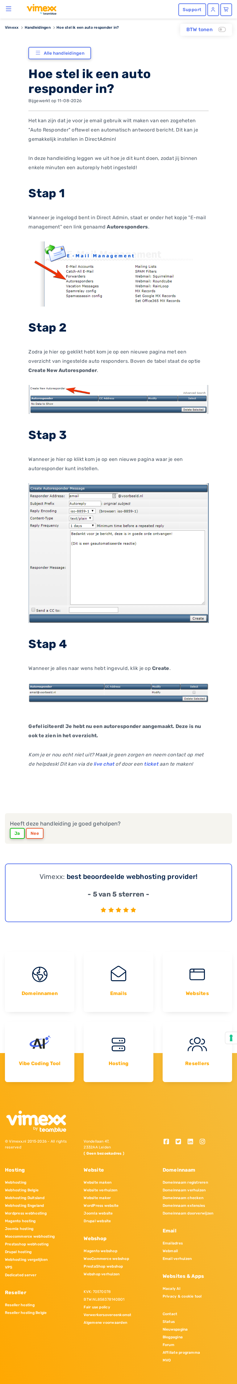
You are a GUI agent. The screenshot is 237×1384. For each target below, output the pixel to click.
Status (169, 1321)
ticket (151, 764)
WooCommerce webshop (106, 1258)
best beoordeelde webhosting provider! (132, 876)
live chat (104, 764)
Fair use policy (97, 1307)
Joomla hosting (19, 1229)
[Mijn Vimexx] (213, 9)
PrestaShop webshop (103, 1266)
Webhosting (15, 1182)
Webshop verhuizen (101, 1274)
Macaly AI (172, 1288)
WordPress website (101, 1205)
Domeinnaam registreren (185, 1182)
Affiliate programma (181, 1352)
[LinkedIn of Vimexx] (192, 1142)
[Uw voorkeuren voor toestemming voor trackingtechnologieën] (231, 1038)
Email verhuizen (177, 1258)
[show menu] (9, 8)
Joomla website (98, 1213)
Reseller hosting (20, 1305)
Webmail (170, 1251)
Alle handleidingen (64, 53)
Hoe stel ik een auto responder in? (87, 27)
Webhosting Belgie (22, 1190)
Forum (168, 1345)
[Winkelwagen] (226, 9)
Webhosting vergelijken (26, 1259)
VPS (9, 1267)
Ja (17, 833)
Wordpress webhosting (26, 1213)
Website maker (97, 1198)
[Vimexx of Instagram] (203, 1142)
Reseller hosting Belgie (26, 1313)
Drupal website (97, 1221)
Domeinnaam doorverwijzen (188, 1213)
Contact (170, 1314)
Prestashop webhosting (26, 1244)
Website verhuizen (100, 1190)
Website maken (97, 1182)
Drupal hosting (18, 1252)
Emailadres (173, 1243)
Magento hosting (20, 1221)
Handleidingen (38, 27)
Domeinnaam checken (183, 1198)
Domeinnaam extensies (184, 1205)
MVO (167, 1360)
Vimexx (12, 27)
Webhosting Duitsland (24, 1198)
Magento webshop (100, 1251)
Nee (35, 833)
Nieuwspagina (175, 1329)
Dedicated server (20, 1275)
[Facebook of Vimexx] (169, 1142)
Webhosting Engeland (24, 1205)
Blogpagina (173, 1337)
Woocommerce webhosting (30, 1236)
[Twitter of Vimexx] (181, 1142)
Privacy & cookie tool (182, 1296)
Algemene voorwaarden (105, 1322)
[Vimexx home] (39, 9)
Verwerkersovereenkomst (107, 1315)
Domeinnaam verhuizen (184, 1190)
